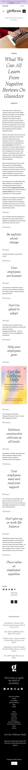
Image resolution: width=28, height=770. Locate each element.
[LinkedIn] (22, 689)
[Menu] (3, 11)
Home (7, 18)
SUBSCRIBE (11, 2)
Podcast (14, 716)
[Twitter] (8, 689)
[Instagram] (15, 689)
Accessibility (14, 700)
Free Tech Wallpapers (14, 722)
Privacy (14, 698)
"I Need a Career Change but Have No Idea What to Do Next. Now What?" (14, 640)
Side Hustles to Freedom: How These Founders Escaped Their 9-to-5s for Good (14, 625)
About (14, 726)
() (22, 6)
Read (11, 18)
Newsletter (14, 714)
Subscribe (5, 6)
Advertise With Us (14, 702)
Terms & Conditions (14, 696)
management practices (17, 187)
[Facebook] (5, 689)
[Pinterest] (11, 689)
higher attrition (7, 191)
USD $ (13, 763)
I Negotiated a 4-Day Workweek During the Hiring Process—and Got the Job (14, 649)
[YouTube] (18, 689)
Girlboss (19, 759)
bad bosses (9, 145)
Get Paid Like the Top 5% (14, 724)
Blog (14, 704)
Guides (14, 706)
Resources (14, 720)
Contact (14, 728)
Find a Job (14, 718)
